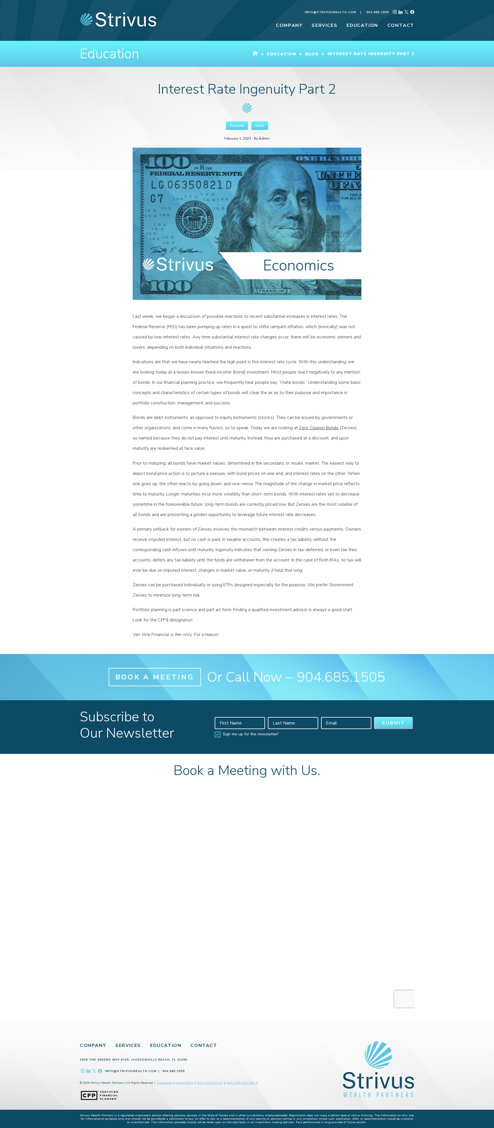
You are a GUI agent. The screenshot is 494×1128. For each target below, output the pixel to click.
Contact (203, 1045)
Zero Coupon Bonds (318, 428)
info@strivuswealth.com (330, 12)
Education (165, 1045)
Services (128, 1045)
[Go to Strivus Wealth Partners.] (255, 54)
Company (93, 1045)
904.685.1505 (377, 12)
